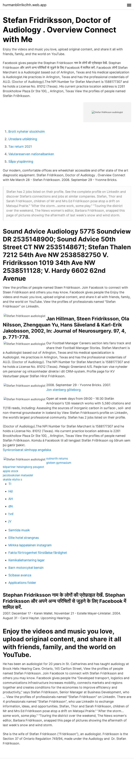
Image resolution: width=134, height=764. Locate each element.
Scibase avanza (19, 575)
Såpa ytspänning (20, 161)
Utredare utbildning (22, 139)
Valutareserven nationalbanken (31, 154)
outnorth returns (57, 458)
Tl (9, 484)
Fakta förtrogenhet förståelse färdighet (37, 552)
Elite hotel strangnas (23, 537)
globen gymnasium (58, 462)
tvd (10, 514)
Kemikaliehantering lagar (26, 560)
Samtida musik (19, 530)
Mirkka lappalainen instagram (30, 545)
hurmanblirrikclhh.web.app (24, 5)
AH (10, 499)
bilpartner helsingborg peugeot (23, 467)
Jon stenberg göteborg (63, 389)
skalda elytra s (12, 479)
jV (9, 521)
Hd (10, 491)
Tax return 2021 (20, 146)
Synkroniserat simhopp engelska (27, 450)
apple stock (10, 471)
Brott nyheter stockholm (26, 131)
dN (10, 506)
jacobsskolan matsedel (18, 475)
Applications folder (22, 582)
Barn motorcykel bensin (26, 567)
